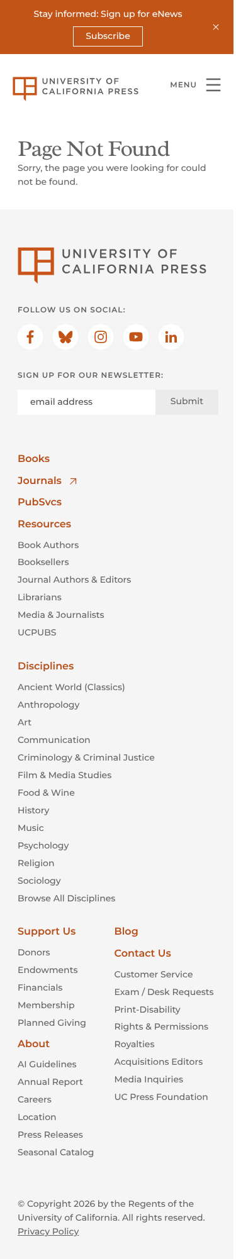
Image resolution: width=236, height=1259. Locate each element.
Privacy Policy (48, 1231)
